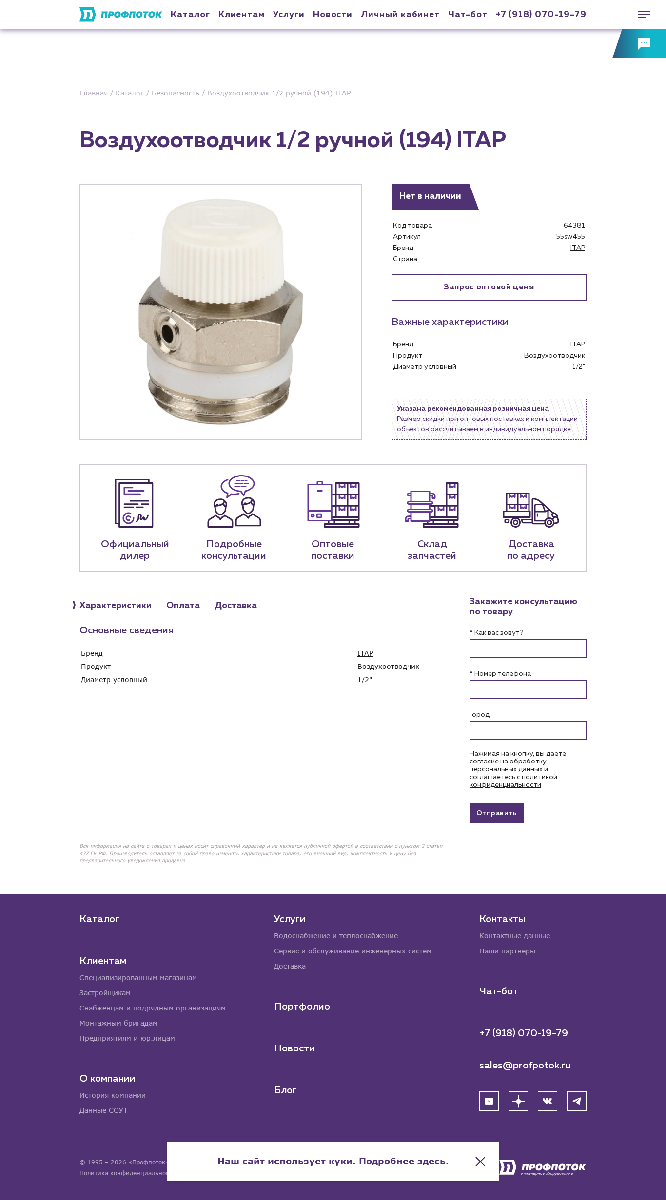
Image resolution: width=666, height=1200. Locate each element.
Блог (285, 1090)
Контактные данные (514, 936)
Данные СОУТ (103, 1110)
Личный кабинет (400, 14)
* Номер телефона (500, 673)
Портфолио (302, 1006)
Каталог (190, 14)
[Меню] (639, 14)
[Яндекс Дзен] (518, 1101)
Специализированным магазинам (138, 977)
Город (480, 714)
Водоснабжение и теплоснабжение (336, 936)
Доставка (290, 966)
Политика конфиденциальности (127, 1173)
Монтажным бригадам (118, 1023)
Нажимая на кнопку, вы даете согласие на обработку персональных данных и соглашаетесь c (518, 769)
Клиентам (241, 14)
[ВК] (547, 1101)
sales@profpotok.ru (525, 1065)
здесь (431, 1161)
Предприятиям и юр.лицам (127, 1038)
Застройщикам (105, 993)
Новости (294, 1048)
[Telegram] (577, 1101)
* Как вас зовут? (496, 632)
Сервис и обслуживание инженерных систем (352, 951)
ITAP (577, 248)
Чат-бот (467, 14)
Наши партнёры (507, 951)
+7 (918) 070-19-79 (541, 14)
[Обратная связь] (639, 43)
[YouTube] (489, 1101)
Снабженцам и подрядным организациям (152, 1008)
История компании (112, 1095)
